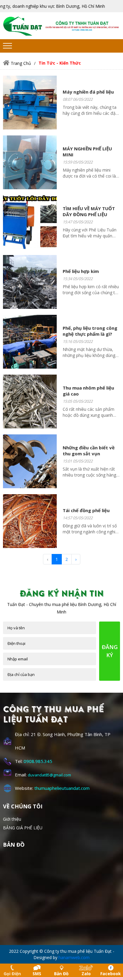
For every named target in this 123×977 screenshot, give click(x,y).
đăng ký (110, 651)
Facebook (110, 973)
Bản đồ (61, 973)
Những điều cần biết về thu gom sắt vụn (89, 451)
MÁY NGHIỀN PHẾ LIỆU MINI (87, 152)
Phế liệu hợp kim (81, 271)
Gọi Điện (12, 973)
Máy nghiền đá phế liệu (88, 92)
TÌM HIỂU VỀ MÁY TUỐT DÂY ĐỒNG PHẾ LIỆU (89, 211)
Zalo (86, 973)
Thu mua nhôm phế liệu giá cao (88, 391)
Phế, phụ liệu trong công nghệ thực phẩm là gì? (90, 331)
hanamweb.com (74, 957)
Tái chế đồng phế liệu (86, 510)
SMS (37, 973)
